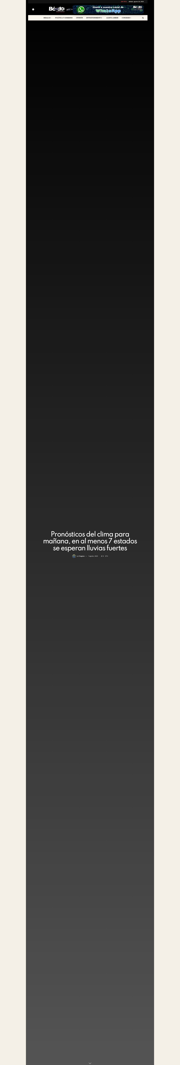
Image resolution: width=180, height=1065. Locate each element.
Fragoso (81, 556)
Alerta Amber (112, 18)
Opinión (79, 18)
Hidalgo (47, 18)
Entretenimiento (94, 18)
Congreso (126, 18)
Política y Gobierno (64, 18)
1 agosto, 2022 (93, 556)
